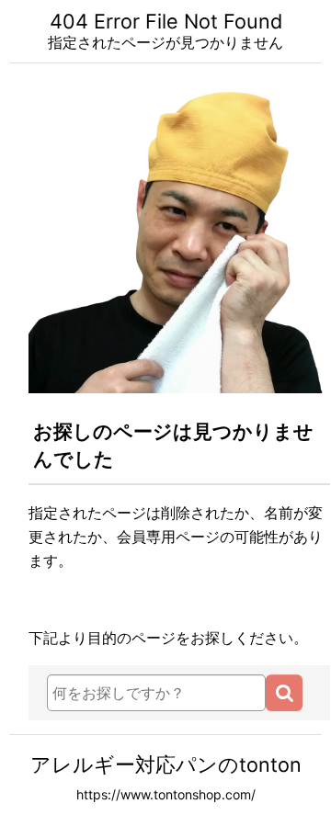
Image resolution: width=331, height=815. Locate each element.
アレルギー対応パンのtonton (166, 764)
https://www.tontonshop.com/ (166, 794)
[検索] (284, 692)
